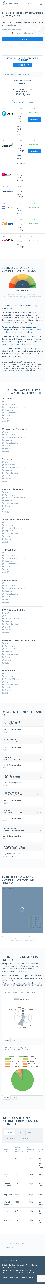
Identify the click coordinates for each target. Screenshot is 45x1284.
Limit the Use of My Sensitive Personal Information (19, 1273)
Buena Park (6, 344)
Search (24, 39)
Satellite (25, 1139)
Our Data (12, 1265)
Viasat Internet (28, 329)
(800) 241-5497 (23, 65)
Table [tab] (15, 1040)
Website (5, 732)
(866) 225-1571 (34, 240)
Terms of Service (31, 1265)
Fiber (29, 1133)
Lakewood (15, 344)
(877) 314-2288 (34, 207)
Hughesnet (15, 332)
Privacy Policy (7, 1268)
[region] (22, 910)
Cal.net (22, 332)
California (13, 1244)
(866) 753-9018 (34, 113)
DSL (20, 1133)
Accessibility (18, 1268)
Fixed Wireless (11, 1139)
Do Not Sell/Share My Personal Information (17, 1270)
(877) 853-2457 (34, 145)
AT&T (31, 332)
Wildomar (26, 344)
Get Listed (20, 1265)
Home (4, 1244)
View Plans (34, 119)
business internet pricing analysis (22, 102)
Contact (4, 1265)
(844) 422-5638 (34, 224)
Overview (9, 1133)
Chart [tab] (6, 1040)
